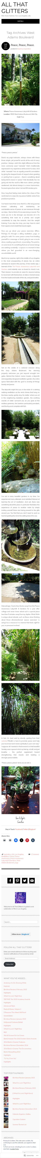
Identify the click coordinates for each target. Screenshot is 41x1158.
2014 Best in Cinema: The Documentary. (18, 1049)
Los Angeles (19, 854)
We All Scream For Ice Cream (14, 1035)
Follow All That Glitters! (18, 947)
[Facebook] (10, 880)
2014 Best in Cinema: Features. (14, 1042)
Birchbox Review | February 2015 (15, 989)
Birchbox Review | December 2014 (16, 1045)
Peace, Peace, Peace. (22, 45)
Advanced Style (9, 1006)
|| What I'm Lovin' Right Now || (23, 1093)
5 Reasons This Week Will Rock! (15, 1012)
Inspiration (27, 49)
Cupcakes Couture (19, 1119)
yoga (16, 863)
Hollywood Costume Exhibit (13, 1022)
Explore (20, 49)
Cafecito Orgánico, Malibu (22, 1114)
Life (13, 854)
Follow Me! (9, 964)
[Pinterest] (17, 880)
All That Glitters (14, 7)
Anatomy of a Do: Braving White (15, 983)
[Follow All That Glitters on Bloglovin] (20, 935)
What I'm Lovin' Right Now (22, 1083)
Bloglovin (32, 829)
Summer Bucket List (19, 1124)
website (4, 741)
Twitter (25, 829)
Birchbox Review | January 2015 (15, 1019)
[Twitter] (24, 880)
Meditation (5, 856)
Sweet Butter (8, 1016)
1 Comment (35, 854)
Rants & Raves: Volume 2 (12, 1009)
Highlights (7, 993)
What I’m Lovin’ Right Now (13, 996)
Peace (12, 856)
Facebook (19, 829)
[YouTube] (32, 880)
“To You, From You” (10, 1058)
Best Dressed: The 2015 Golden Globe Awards (20, 1039)
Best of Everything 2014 (12, 1052)
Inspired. (7, 986)
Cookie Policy (14, 1149)
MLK (5, 1032)
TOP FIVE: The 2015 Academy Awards (17, 999)
